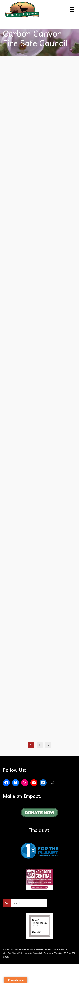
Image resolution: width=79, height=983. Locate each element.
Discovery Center (49, 578)
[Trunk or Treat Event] (39, 93)
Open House (38, 302)
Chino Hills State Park (53, 573)
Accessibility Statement (43, 953)
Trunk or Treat (56, 168)
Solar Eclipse (12, 306)
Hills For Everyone (23, 302)
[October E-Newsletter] (39, 218)
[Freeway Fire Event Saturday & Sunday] (39, 627)
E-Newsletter (56, 298)
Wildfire (10, 440)
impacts (68, 436)
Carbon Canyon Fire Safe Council (28, 168)
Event (46, 168)
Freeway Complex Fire (53, 436)
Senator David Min (61, 302)
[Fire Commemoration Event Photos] (39, 485)
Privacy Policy (17, 953)
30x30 (16, 298)
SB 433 (48, 302)
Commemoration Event (52, 731)
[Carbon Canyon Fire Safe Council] (39, 352)
